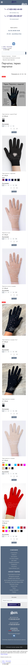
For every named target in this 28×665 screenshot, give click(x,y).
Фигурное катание (14, 576)
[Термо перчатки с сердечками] (14, 153)
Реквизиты (14, 564)
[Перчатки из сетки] (14, 213)
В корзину (14, 132)
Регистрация (9, 46)
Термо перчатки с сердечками (8, 173)
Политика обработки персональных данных (14, 639)
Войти (4, 46)
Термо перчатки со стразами (8, 399)
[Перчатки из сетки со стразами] (14, 266)
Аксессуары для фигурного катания (14, 580)
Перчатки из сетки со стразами (9, 286)
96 (22, 74)
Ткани (14, 588)
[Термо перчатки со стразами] (14, 379)
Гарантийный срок (14, 568)
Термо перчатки (5, 521)
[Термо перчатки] (14, 501)
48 (20, 74)
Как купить (14, 556)
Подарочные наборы (14, 578)
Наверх (25, 397)
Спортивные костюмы (14, 574)
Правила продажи (14, 562)
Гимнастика (14, 586)
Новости (14, 554)
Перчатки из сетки (6, 232)
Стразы (14, 592)
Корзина (5, 48)
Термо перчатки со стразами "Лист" (10, 339)
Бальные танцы (14, 584)
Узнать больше (4, 654)
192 (25, 74)
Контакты (14, 566)
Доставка (14, 560)
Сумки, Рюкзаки (14, 590)
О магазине (14, 552)
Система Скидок (14, 558)
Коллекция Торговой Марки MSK (14, 582)
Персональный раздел (14, 633)
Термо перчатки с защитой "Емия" (9, 114)
